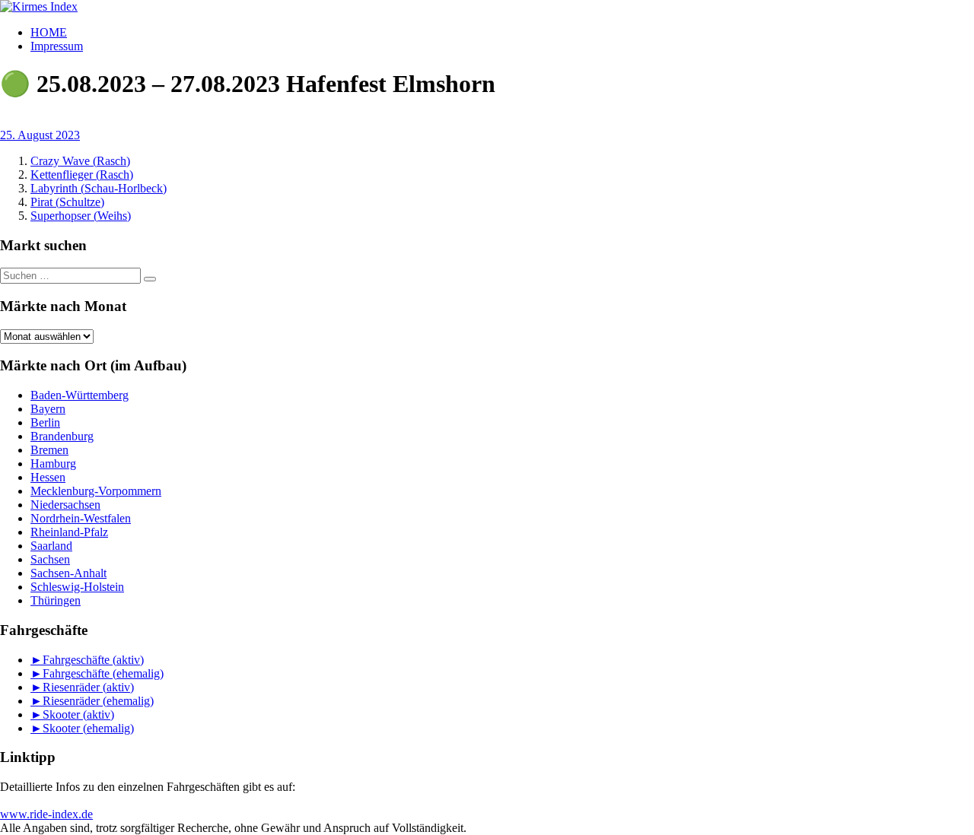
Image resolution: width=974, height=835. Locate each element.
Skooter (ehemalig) (88, 728)
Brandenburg (62, 436)
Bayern (47, 408)
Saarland (51, 545)
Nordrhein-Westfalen (80, 518)
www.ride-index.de (46, 814)
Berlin (45, 422)
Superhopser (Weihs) (80, 215)
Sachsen (50, 559)
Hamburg (53, 463)
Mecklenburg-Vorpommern (95, 490)
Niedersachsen (65, 504)
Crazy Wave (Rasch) (80, 160)
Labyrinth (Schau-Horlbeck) (98, 188)
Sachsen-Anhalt (68, 573)
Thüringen (55, 600)
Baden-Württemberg (79, 395)
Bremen (49, 449)
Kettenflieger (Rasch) (81, 174)
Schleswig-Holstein (77, 586)
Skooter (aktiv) (78, 714)
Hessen (47, 477)
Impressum (56, 46)
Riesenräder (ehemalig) (98, 700)
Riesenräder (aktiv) (88, 687)
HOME (48, 32)
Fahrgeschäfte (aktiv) (93, 659)
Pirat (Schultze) (67, 201)
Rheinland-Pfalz (69, 531)
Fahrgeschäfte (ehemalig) (103, 673)
